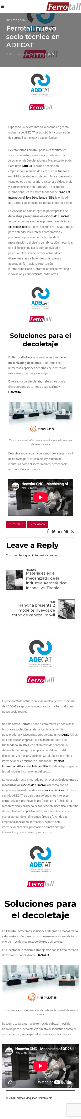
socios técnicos (19, 226)
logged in (28, 555)
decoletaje (16, 524)
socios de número (56, 216)
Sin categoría (15, 20)
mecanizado (38, 524)
